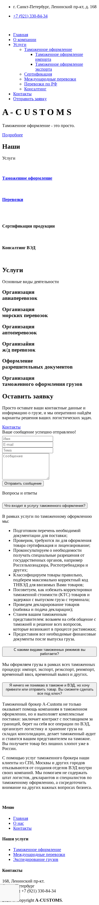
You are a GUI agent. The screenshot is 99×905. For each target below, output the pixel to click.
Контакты (22, 93)
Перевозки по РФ (40, 84)
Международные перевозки (50, 79)
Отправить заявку (30, 98)
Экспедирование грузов (35, 859)
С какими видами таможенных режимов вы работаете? (49, 652)
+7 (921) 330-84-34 (30, 16)
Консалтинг (35, 89)
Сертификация (38, 74)
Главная (20, 34)
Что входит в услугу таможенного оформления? (44, 506)
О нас (18, 823)
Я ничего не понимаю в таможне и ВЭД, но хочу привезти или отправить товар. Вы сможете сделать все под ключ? (50, 689)
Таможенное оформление (37, 849)
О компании (24, 39)
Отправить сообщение (23, 483)
